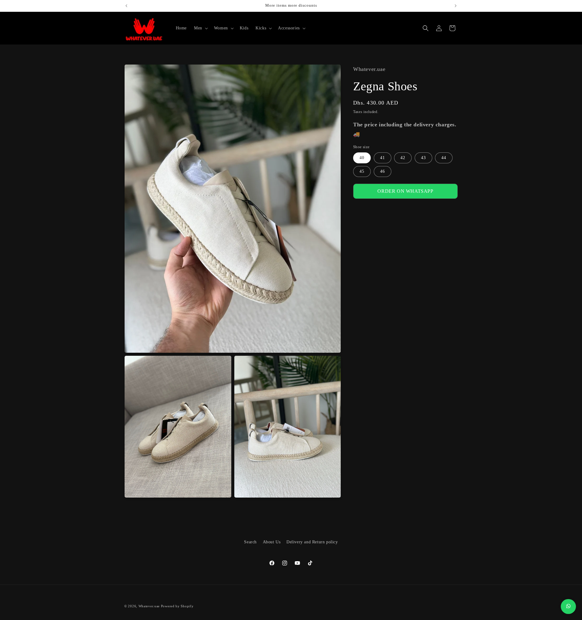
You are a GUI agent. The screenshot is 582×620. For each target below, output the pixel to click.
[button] (200, 28)
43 (423, 157)
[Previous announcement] (126, 6)
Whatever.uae (149, 606)
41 (382, 157)
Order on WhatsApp (405, 191)
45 (362, 171)
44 (443, 157)
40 (362, 157)
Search (250, 542)
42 (402, 157)
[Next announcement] (455, 6)
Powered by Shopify (177, 606)
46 (382, 171)
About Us (272, 542)
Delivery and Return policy (312, 542)
